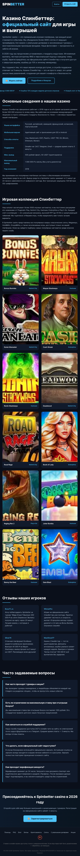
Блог (20, 832)
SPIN (13, 4)
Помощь (7, 832)
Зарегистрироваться (41, 818)
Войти (56, 4)
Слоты (46, 832)
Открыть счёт (70, 4)
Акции (73, 832)
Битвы (26, 832)
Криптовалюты (36, 832)
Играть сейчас (15, 81)
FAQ (14, 832)
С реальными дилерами (60, 832)
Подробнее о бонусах (41, 80)
